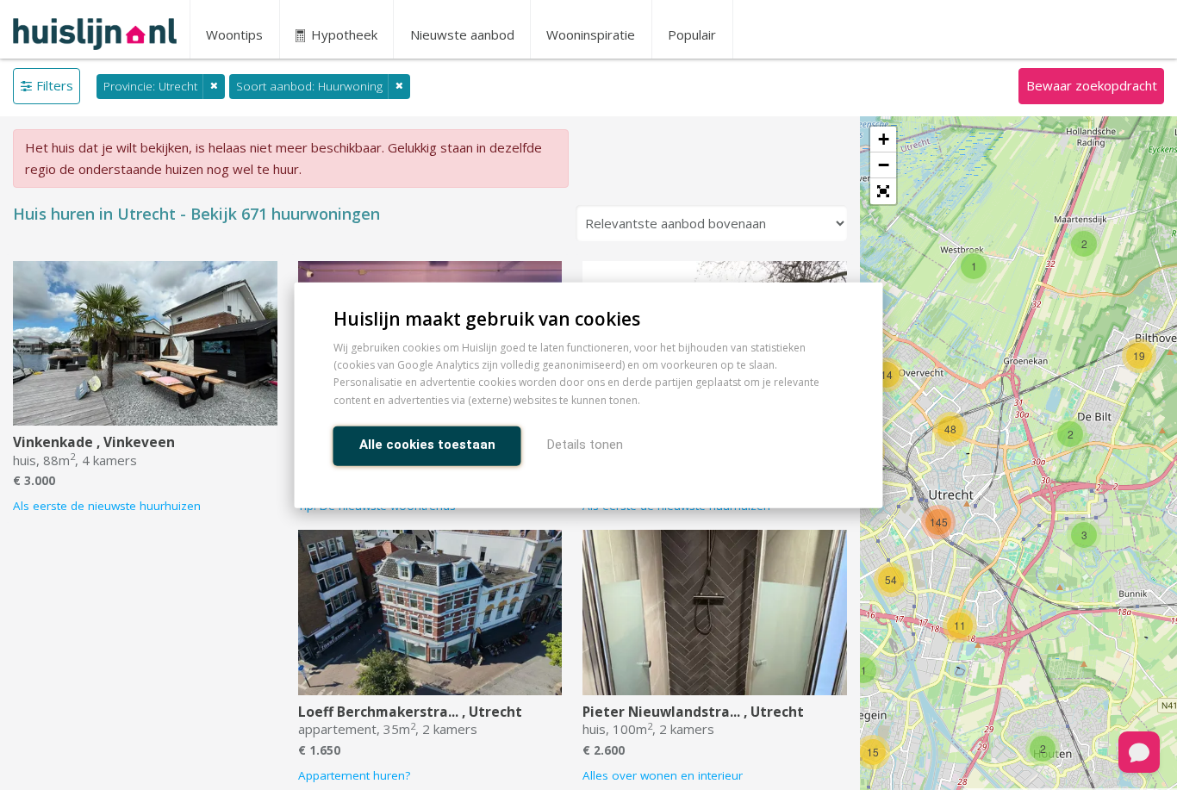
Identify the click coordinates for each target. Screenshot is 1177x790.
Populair (692, 34)
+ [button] (883, 139)
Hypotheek (342, 34)
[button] (883, 191)
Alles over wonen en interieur (662, 775)
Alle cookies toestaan (427, 443)
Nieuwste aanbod (462, 34)
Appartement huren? (354, 775)
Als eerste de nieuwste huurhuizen (107, 505)
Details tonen (585, 443)
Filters (54, 85)
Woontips (234, 34)
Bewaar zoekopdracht (1091, 85)
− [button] (883, 165)
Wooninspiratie (590, 34)
